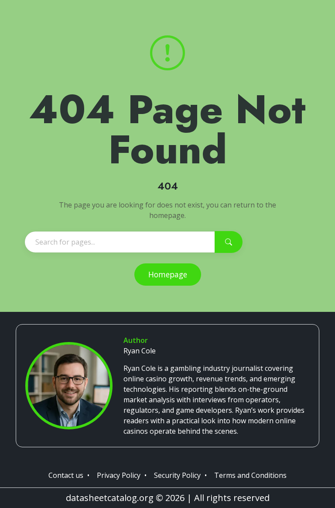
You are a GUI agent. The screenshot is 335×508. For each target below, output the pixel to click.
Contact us (65, 475)
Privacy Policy (118, 475)
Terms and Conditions (250, 475)
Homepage (167, 274)
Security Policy (177, 475)
